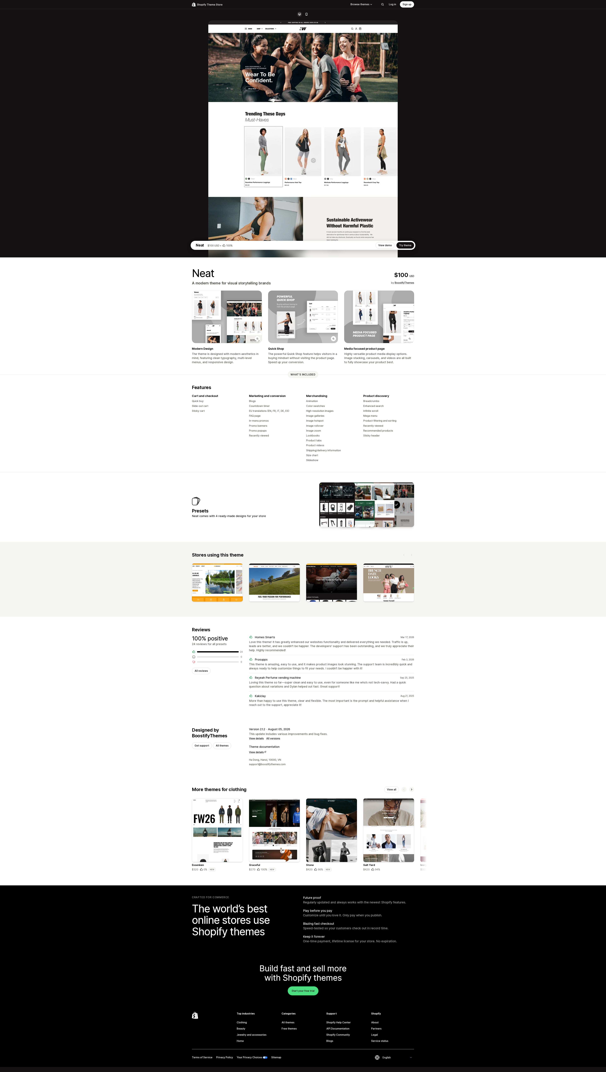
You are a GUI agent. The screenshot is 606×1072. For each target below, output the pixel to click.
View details (256, 738)
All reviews (201, 670)
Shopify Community (338, 1034)
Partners (376, 1028)
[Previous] (404, 554)
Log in (392, 4)
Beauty (241, 1028)
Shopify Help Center (338, 1022)
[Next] (411, 554)
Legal (374, 1034)
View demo (385, 245)
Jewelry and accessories (251, 1034)
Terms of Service (202, 1057)
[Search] (382, 4)
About (375, 1022)
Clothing (242, 1022)
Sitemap (276, 1057)
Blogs (329, 1040)
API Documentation (337, 1028)
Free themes (289, 1028)
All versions (273, 738)
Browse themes (360, 4)
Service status (379, 1040)
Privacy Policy (224, 1057)
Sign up (407, 4)
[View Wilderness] (357, 504)
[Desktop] (299, 14)
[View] (217, 583)
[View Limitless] (337, 504)
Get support (202, 745)
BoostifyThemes (404, 282)
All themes (222, 745)
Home (240, 1040)
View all (391, 789)
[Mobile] (306, 14)
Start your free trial (303, 990)
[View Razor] (376, 504)
